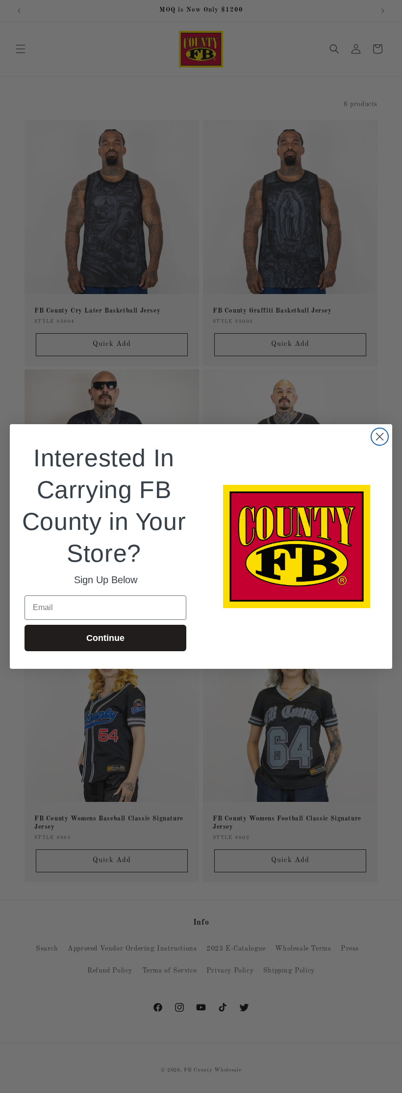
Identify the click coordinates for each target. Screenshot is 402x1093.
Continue (105, 638)
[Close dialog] (379, 436)
